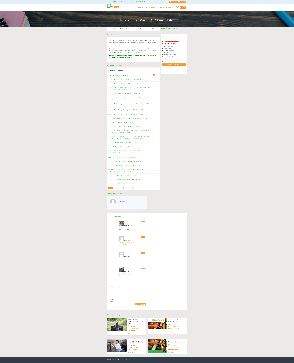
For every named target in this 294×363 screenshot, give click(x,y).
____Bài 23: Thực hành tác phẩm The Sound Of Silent (124, 179)
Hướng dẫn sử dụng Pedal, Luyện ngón (126, 188)
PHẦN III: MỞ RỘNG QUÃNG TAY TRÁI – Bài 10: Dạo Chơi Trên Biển (128, 118)
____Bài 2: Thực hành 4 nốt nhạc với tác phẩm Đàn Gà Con (125, 79)
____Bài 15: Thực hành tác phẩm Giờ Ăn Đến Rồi (122, 142)
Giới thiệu (113, 28)
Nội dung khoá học (126, 28)
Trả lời (143, 221)
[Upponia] (113, 6)
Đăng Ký (174, 1)
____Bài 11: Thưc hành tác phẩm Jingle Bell (121, 122)
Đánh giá (155, 28)
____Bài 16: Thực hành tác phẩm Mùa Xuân (121, 147)
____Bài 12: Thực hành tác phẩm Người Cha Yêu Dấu (124, 126)
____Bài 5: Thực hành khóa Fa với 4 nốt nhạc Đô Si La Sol (125, 93)
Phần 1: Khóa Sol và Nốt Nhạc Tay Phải (119, 75)
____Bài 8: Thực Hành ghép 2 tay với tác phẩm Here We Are (126, 110)
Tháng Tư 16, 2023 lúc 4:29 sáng (126, 273)
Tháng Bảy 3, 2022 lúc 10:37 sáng (126, 227)
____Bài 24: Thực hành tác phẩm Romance (121, 184)
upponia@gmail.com (139, 1)
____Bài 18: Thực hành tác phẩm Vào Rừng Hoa (122, 157)
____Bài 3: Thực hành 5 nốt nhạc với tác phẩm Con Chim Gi (125, 83)
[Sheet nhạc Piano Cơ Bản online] (154, 75)
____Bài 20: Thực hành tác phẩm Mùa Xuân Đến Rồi (124, 165)
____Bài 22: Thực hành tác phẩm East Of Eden (122, 175)
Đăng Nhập (182, 1)
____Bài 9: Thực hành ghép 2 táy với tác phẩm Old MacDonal (126, 114)
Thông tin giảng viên (142, 28)
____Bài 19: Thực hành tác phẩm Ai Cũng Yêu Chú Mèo (124, 161)
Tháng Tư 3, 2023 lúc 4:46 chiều (126, 258)
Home (137, 17)
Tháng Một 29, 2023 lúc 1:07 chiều (126, 242)
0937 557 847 (128, 1)
